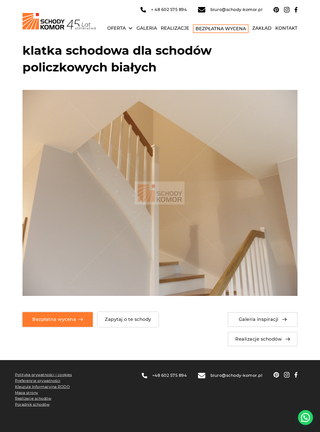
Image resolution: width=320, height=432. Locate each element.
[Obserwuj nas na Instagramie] (287, 9)
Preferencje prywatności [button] (37, 381)
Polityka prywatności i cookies (43, 375)
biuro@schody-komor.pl (236, 9)
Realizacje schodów (258, 339)
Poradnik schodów (32, 404)
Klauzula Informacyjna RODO (42, 387)
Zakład (262, 28)
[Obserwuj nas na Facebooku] (296, 9)
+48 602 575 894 (169, 375)
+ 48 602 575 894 (169, 9)
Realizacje (175, 28)
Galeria (146, 28)
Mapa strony (26, 393)
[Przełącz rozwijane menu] (130, 28)
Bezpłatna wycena (221, 28)
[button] (305, 417)
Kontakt (286, 28)
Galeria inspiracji (258, 319)
